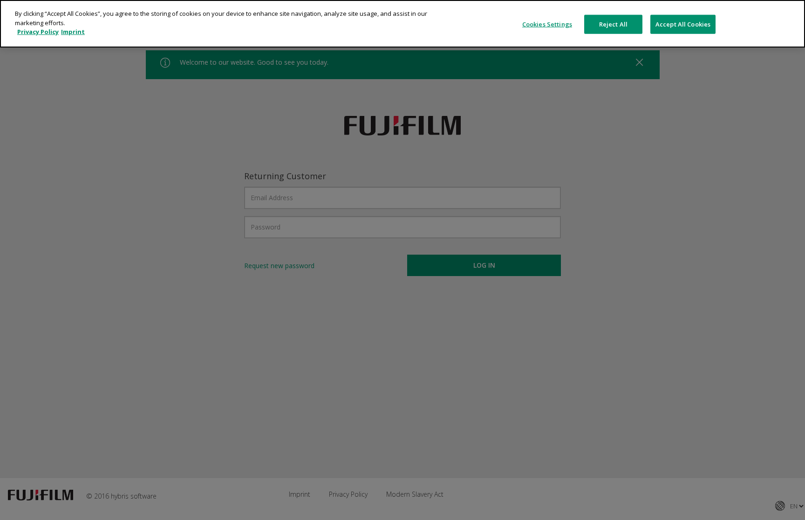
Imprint (73, 31)
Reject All (613, 24)
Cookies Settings (547, 24)
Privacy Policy (38, 31)
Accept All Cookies (682, 24)
